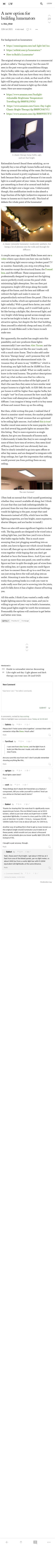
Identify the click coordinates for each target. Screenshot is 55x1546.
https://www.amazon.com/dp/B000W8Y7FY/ (29, 114)
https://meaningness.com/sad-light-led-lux (28, 46)
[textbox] (27, 694)
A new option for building (18, 16)
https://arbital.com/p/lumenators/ (23, 50)
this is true (45, 422)
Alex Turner (23, 747)
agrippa (8, 771)
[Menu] (4, 4)
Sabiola (8, 725)
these (21, 731)
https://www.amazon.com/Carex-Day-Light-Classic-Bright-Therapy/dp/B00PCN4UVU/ (28, 108)
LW (11, 4)
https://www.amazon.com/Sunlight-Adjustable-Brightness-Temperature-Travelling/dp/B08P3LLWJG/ (25, 98)
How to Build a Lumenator (19, 55)
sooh (7, 785)
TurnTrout (9, 742)
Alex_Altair (8, 24)
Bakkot (8, 804)
